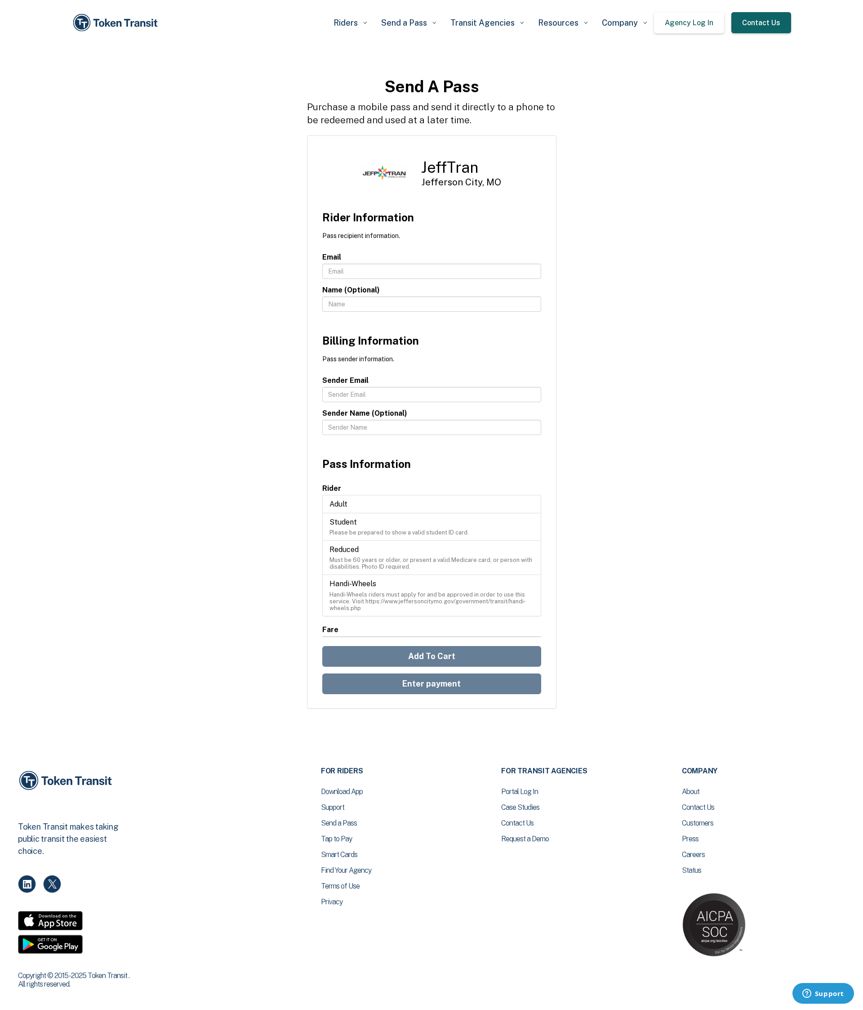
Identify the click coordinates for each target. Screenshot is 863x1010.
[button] (350, 22)
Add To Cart (431, 656)
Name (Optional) (351, 290)
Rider (331, 488)
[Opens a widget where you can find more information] (823, 994)
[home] (117, 23)
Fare (330, 629)
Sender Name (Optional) (364, 413)
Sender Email (345, 380)
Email (331, 257)
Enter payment (431, 683)
